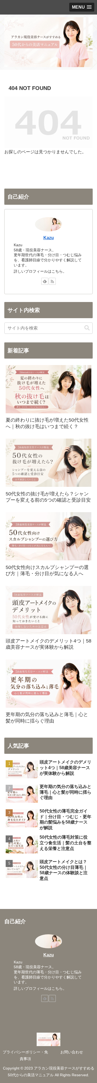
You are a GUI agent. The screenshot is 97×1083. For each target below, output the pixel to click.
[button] (87, 328)
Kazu (48, 237)
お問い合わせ (71, 1052)
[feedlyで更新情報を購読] (44, 281)
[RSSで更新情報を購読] (52, 281)
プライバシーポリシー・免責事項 (25, 1055)
